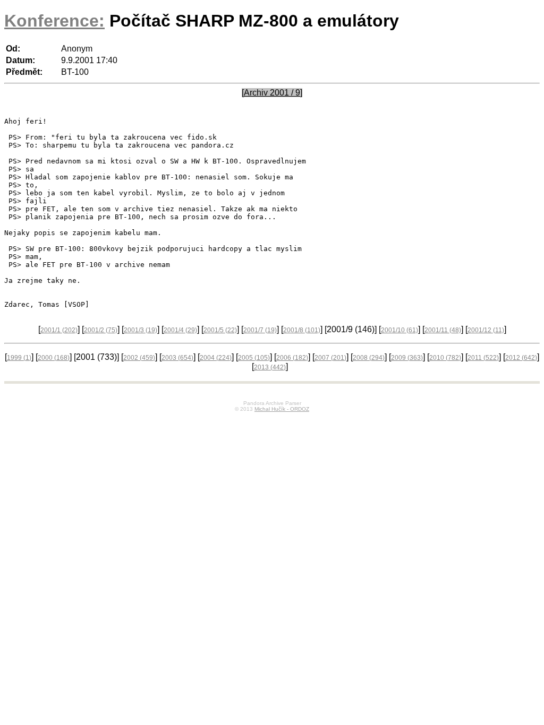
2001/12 (486, 330)
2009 (407, 357)
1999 (19, 357)
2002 (139, 357)
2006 (292, 357)
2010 (445, 357)
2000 (54, 357)
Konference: (54, 20)
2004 (216, 357)
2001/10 (399, 330)
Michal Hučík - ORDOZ (281, 409)
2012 (521, 357)
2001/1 (59, 330)
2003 (177, 357)
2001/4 (180, 330)
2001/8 (301, 330)
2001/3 (140, 330)
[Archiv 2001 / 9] (272, 92)
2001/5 (220, 330)
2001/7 (260, 330)
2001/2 (100, 330)
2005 (254, 357)
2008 (369, 357)
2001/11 (442, 330)
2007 (330, 357)
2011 (483, 357)
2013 (270, 367)
